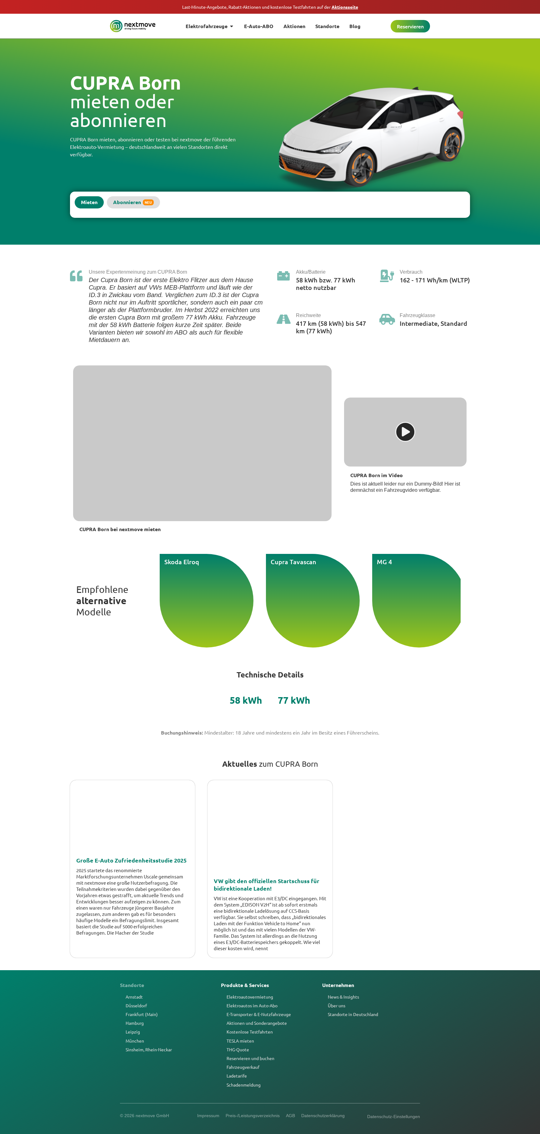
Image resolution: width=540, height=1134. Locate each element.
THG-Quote (238, 1049)
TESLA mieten (240, 1041)
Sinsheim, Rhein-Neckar (149, 1049)
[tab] (89, 202)
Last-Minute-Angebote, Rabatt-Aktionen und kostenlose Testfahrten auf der (270, 7)
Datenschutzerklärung (323, 1115)
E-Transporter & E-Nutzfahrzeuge (259, 1014)
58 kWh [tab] (246, 700)
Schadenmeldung (244, 1085)
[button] (405, 432)
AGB (290, 1115)
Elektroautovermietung (250, 997)
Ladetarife (237, 1075)
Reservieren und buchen (250, 1058)
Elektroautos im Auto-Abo (252, 1005)
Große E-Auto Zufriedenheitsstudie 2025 (131, 860)
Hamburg (135, 1023)
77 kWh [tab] (294, 700)
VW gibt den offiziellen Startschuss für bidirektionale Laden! (266, 884)
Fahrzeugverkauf (243, 1067)
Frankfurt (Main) (142, 1014)
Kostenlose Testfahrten (250, 1031)
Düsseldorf (136, 1005)
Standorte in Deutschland (353, 1014)
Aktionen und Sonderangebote (257, 1023)
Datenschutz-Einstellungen (393, 1116)
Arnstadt (134, 997)
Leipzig (133, 1031)
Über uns (336, 1005)
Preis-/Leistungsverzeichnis (253, 1115)
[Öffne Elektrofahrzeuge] (231, 26)
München (135, 1041)
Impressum (208, 1115)
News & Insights (343, 997)
